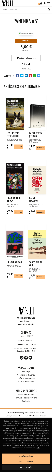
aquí (37, 448)
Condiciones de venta (26, 375)
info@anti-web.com (26, 340)
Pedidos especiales (26, 394)
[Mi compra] (40, 3)
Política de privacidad (26, 378)
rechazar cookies (26, 461)
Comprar (18, 146)
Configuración (26, 467)
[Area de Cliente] (45, 3)
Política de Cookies (26, 382)
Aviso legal (26, 371)
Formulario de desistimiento (26, 398)
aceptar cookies (26, 456)
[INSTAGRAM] (21, 358)
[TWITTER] (30, 358)
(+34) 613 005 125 (26, 336)
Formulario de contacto (26, 344)
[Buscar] (49, 9)
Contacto (26, 401)
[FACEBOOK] (26, 358)
